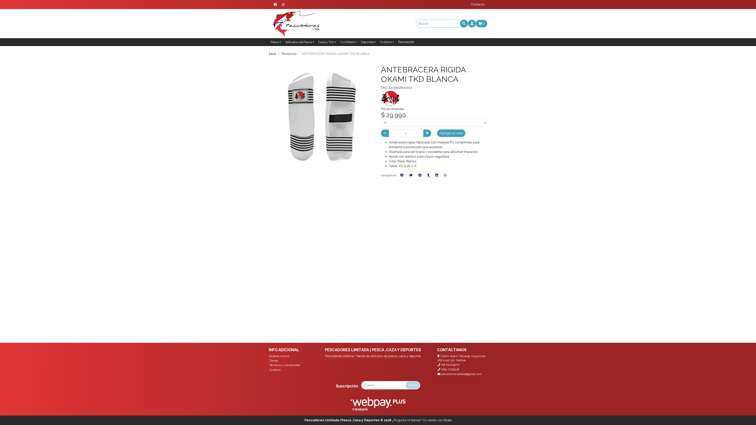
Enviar (412, 385)
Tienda (273, 360)
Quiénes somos (279, 356)
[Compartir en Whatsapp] (445, 175)
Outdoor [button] (386, 42)
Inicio (272, 54)
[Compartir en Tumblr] (428, 175)
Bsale (448, 420)
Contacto (478, 4)
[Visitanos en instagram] (283, 4)
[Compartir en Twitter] (411, 175)
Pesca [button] (275, 42)
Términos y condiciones (284, 365)
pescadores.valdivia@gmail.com (461, 374)
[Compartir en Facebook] (402, 175)
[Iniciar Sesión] (472, 23)
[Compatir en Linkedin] (437, 175)
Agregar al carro (451, 133)
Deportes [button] (367, 42)
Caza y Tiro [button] (326, 42)
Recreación (406, 42)
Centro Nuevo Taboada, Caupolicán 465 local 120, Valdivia (461, 358)
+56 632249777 (450, 364)
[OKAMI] (391, 98)
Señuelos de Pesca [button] (298, 42)
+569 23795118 (449, 369)
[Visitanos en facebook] (275, 4)
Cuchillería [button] (347, 42)
